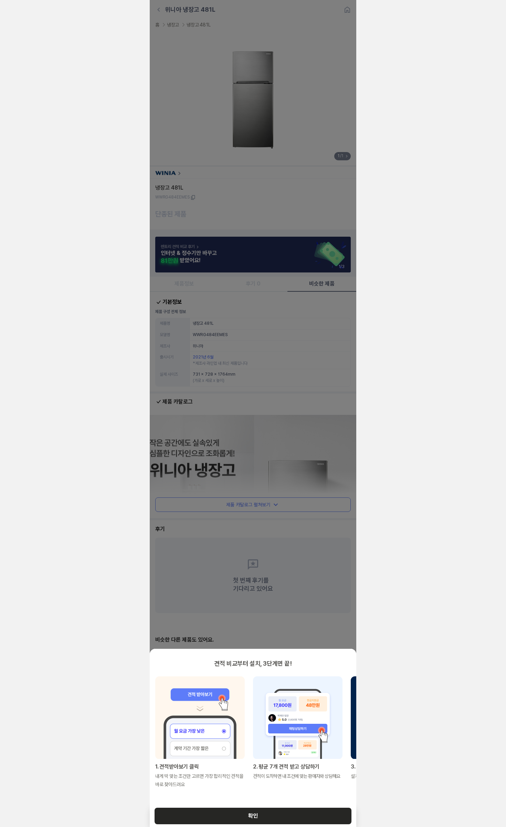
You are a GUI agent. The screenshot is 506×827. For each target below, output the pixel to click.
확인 (253, 816)
